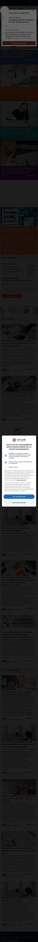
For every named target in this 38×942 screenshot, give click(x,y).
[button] (19, 467)
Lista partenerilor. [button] (21, 480)
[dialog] (19, 471)
